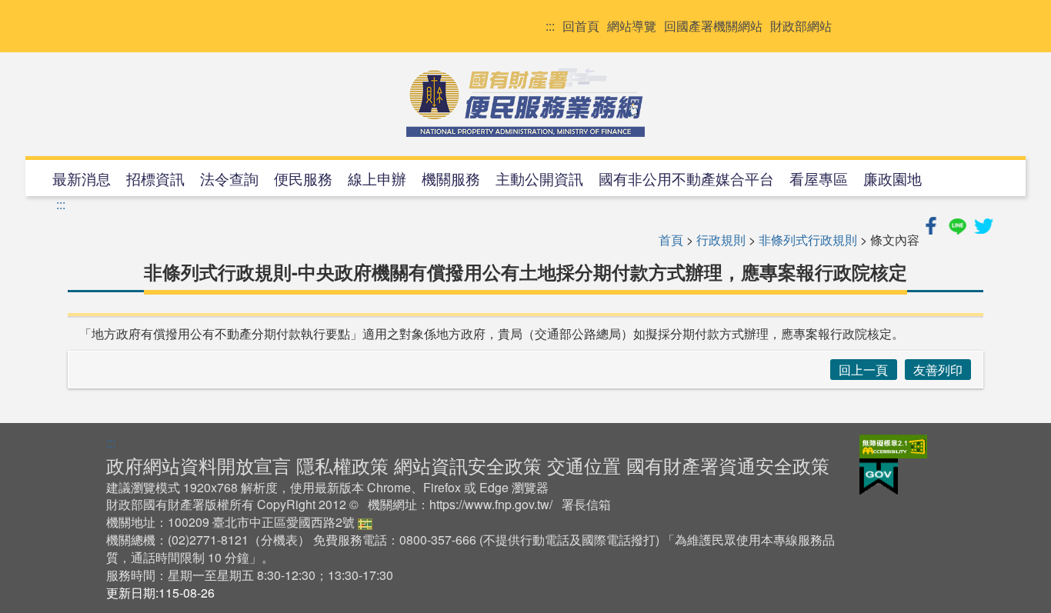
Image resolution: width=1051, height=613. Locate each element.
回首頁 (580, 26)
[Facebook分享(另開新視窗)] (932, 223)
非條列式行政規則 (808, 239)
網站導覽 (631, 26)
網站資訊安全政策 (468, 464)
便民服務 (303, 178)
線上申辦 (377, 178)
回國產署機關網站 (713, 26)
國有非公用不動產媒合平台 (686, 178)
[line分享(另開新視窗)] (959, 223)
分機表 (279, 539)
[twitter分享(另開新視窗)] (983, 223)
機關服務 (451, 178)
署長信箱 (586, 504)
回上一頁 (863, 369)
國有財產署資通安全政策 (727, 464)
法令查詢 (229, 178)
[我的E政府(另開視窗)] (878, 476)
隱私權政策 (342, 464)
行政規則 (721, 239)
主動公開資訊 (539, 178)
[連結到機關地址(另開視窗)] (365, 522)
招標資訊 (155, 178)
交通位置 (584, 464)
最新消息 (81, 178)
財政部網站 (801, 26)
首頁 (671, 239)
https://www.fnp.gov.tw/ (490, 504)
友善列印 (938, 369)
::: (550, 26)
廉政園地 (892, 178)
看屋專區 (818, 178)
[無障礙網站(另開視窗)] (893, 445)
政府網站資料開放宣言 (198, 464)
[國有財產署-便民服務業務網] (525, 102)
